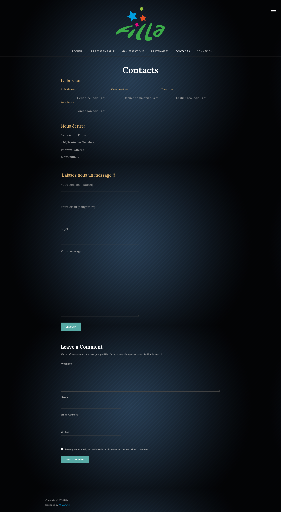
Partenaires (159, 51)
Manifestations (133, 51)
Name (64, 397)
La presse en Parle (102, 51)
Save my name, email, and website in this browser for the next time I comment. (106, 449)
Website (66, 431)
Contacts (182, 51)
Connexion (205, 51)
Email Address (69, 414)
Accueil (77, 51)
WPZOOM (64, 504)
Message (66, 363)
